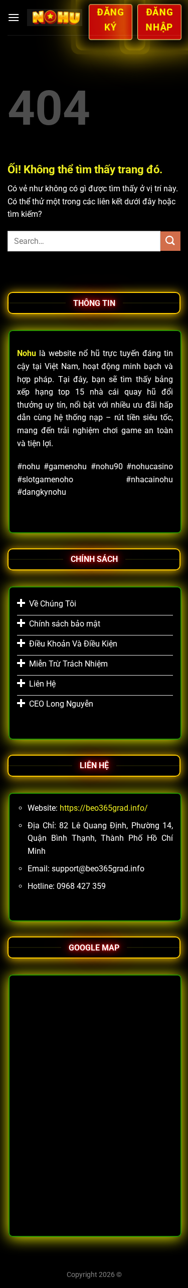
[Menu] (14, 17)
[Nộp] (170, 241)
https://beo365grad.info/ (104, 808)
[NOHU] (54, 18)
